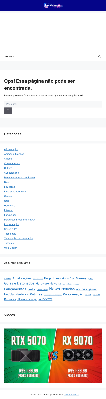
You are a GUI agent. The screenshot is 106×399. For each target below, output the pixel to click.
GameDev (68, 278)
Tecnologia (10, 233)
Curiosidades (11, 172)
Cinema (8, 158)
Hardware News (46, 283)
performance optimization (53, 295)
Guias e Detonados (19, 283)
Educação (9, 186)
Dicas (7, 182)
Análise (7, 278)
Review (88, 294)
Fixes (57, 278)
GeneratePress (71, 394)
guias (90, 278)
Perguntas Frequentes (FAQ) (19, 219)
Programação (11, 224)
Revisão (96, 294)
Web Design (10, 247)
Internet (8, 210)
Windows (45, 299)
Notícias (68, 289)
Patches (36, 294)
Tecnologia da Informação (18, 238)
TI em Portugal (27, 299)
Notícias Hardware (16, 294)
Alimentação (11, 149)
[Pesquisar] (8, 110)
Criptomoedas (12, 163)
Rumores (10, 299)
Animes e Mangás (14, 154)
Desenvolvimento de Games (19, 177)
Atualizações (22, 278)
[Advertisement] (53, 32)
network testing (42, 290)
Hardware (9, 205)
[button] (99, 57)
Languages (10, 215)
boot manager (38, 279)
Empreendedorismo (15, 191)
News (54, 288)
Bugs (47, 278)
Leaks (31, 289)
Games (8, 196)
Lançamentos (15, 289)
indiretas (62, 284)
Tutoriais (9, 243)
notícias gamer (86, 289)
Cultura (8, 168)
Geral (7, 201)
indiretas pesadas (72, 284)
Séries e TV (10, 229)
